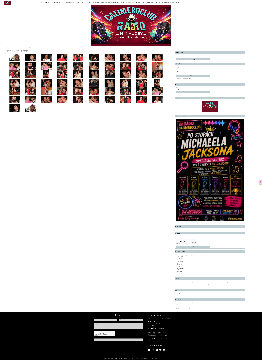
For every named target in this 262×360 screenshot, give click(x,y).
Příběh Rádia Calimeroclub (67, 2)
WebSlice (133, 358)
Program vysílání (105, 2)
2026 (211, 282)
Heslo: (178, 71)
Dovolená (179, 273)
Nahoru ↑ (157, 358)
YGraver (179, 263)
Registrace (178, 78)
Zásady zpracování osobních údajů (152, 2)
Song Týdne (120, 2)
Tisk (138, 358)
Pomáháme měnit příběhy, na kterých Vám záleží (189, 255)
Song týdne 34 (176, 2)
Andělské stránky (181, 265)
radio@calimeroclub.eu (156, 345)
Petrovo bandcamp (182, 260)
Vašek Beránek (180, 261)
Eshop (127, 2)
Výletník (113, 2)
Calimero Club (180, 268)
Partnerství (167, 2)
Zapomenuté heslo (187, 78)
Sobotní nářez (95, 2)
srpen (208, 282)
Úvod (40, 2)
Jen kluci (179, 266)
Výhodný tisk (180, 269)
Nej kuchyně (180, 258)
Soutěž (88, 2)
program (178, 222)
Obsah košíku (193, 92)
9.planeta (179, 271)
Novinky (83, 2)
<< (192, 282)
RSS (129, 358)
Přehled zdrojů (180, 293)
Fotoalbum (46, 2)
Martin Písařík (180, 256)
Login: (177, 67)
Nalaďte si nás (54, 2)
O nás (78, 2)
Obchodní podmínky (135, 2)
